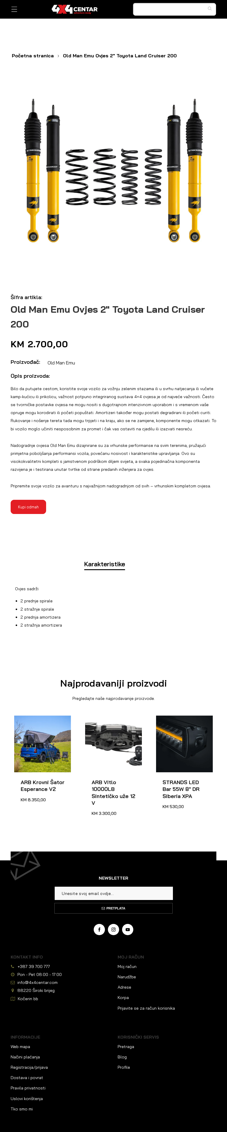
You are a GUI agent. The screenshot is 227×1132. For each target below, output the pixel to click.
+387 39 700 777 (33, 966)
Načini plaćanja (25, 1057)
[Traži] (211, 8)
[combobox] (174, 9)
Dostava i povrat (27, 1077)
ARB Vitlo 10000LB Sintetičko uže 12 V (109, 722)
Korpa (123, 997)
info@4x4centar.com (37, 982)
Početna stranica (33, 56)
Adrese (124, 987)
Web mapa (20, 1046)
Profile (124, 1067)
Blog (122, 1057)
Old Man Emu (61, 363)
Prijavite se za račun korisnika (146, 1008)
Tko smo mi (22, 1109)
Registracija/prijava (29, 1067)
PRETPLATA (115, 908)
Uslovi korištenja (27, 1098)
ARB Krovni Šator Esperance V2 (36, 722)
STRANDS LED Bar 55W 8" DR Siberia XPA (179, 726)
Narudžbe (127, 976)
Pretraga (126, 1046)
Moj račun (127, 966)
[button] (14, 9)
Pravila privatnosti (28, 1088)
